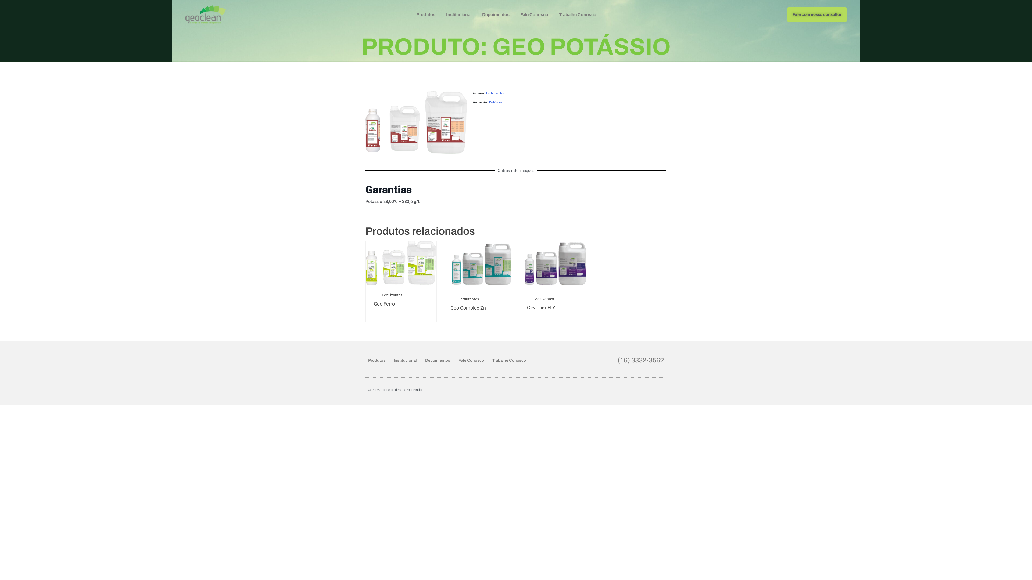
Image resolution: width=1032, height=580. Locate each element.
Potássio (495, 102)
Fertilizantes (495, 93)
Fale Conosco (534, 14)
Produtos (425, 14)
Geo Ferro (384, 304)
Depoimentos (496, 14)
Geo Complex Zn (468, 308)
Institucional (458, 14)
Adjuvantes (544, 299)
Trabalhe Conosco (577, 14)
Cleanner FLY (541, 307)
